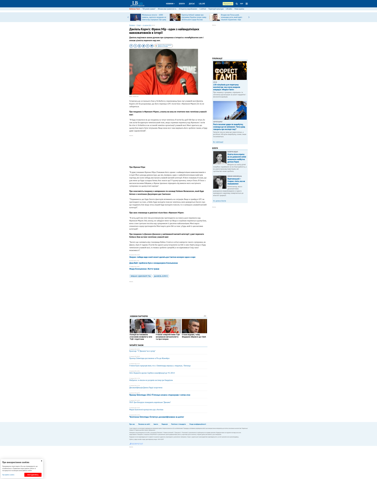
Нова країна (239, 9)
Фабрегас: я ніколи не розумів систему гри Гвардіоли (151, 380)
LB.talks (229, 9)
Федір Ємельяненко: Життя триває (144, 268)
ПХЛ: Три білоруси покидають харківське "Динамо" (150, 402)
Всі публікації (218, 142)
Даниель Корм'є (161, 276)
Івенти (156, 424)
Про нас (132, 424)
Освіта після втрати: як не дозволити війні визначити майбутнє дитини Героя (236, 158)
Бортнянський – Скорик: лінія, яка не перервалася (236, 181)
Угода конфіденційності (197, 424)
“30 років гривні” (149, 9)
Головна (132, 25)
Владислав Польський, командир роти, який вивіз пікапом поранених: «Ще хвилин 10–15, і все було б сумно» (232, 19)
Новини (169, 3)
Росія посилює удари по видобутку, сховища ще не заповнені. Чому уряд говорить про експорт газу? (229, 127)
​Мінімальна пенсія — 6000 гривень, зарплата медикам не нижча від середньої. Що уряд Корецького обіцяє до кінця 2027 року (154, 19)
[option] (149, 17)
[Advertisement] (168, 150)
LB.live (202, 3)
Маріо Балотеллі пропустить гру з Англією (146, 409)
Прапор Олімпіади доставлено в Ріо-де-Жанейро (149, 358)
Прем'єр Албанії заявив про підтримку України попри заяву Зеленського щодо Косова (193, 17)
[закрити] (41, 461)
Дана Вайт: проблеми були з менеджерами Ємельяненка (153, 263)
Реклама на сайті (144, 424)
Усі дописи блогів (219, 201)
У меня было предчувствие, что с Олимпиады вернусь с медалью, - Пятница (160, 365)
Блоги (182, 3)
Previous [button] (128, 17)
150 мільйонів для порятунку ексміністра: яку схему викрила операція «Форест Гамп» (226, 87)
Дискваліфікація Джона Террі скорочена (145, 387)
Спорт (139, 25)
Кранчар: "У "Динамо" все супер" (142, 351)
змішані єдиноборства (140, 276)
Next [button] (249, 17)
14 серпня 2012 (147, 25)
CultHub (202, 9)
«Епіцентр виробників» (188, 9)
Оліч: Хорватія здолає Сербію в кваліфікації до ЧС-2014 (152, 373)
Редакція (165, 424)
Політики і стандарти (178, 424)
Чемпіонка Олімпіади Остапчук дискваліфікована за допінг (156, 416)
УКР (241, 4)
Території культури (216, 9)
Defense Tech (134, 9)
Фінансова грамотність (167, 9)
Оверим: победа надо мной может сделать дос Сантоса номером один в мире (162, 257)
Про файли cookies (8, 475)
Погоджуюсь (33, 475)
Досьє (192, 3)
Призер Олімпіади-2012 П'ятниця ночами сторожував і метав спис (159, 394)
